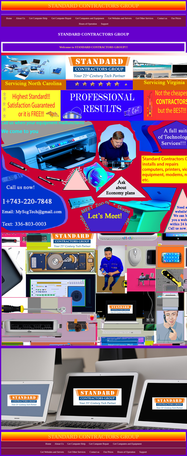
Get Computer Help (38, 18)
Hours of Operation (88, 24)
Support (104, 24)
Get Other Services (144, 18)
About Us (20, 18)
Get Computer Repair (61, 18)
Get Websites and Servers (120, 18)
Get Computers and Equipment (89, 18)
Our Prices (176, 18)
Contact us (162, 18)
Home (9, 18)
